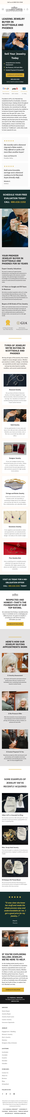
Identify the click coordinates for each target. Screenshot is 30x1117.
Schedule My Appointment (15, 75)
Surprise (4, 1058)
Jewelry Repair (6, 1014)
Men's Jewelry (6, 1037)
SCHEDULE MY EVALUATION (15, 624)
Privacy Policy (13, 1111)
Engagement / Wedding (9, 1031)
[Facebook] (2, 1094)
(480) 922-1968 (15, 1001)
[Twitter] (6, 1094)
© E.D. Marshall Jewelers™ (10, 1109)
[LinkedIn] (14, 1094)
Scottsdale (5, 1052)
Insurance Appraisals (8, 1022)
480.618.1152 (15, 79)
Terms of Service (23, 1111)
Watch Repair (6, 1011)
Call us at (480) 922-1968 (15, 2)
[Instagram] (10, 1094)
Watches (4, 1040)
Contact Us (5, 1072)
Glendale (4, 1060)
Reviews (4, 1078)
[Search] (24, 9)
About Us (4, 1075)
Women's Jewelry (7, 1034)
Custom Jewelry (6, 1019)
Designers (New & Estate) (9, 1043)
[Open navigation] (3, 9)
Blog (3, 1081)
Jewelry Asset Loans (8, 1016)
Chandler (4, 1063)
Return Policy (9, 1113)
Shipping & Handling (20, 1113)
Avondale (4, 1055)
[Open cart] (27, 9)
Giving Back (5, 1084)
